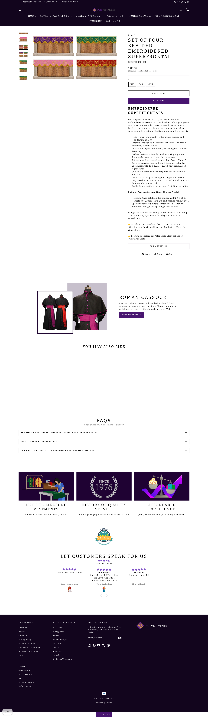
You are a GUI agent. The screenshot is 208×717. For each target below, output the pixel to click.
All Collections (25, 674)
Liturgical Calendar (104, 21)
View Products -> (131, 315)
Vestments (115, 16)
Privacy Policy (25, 640)
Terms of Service (26, 682)
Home (32, 16)
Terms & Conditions (28, 643)
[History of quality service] (104, 486)
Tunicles (57, 655)
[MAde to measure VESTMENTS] (46, 486)
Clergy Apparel (88, 16)
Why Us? (22, 632)
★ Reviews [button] (104, 714)
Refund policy (25, 686)
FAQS (21, 655)
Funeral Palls (141, 16)
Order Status (24, 671)
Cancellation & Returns (29, 647)
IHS (132, 84)
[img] (104, 560)
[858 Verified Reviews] (104, 546)
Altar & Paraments (55, 16)
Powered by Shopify (104, 703)
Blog (21, 678)
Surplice (57, 643)
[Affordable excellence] (161, 486)
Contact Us (24, 636)
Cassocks (57, 628)
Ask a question (159, 246)
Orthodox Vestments (62, 659)
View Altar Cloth (137, 239)
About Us (23, 628)
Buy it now (159, 100)
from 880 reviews (104, 563)
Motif (131, 80)
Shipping (132, 71)
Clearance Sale (167, 16)
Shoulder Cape (60, 640)
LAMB (150, 84)
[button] (102, 595)
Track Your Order (70, 2)
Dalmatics (57, 651)
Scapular (57, 647)
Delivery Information (28, 651)
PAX (141, 84)
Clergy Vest (58, 632)
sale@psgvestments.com (30, 2)
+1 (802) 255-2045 (51, 2)
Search (22, 667)
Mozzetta (57, 636)
